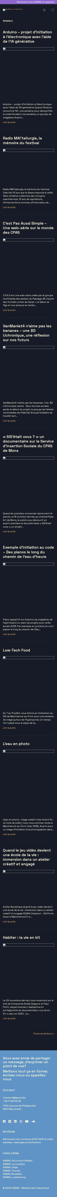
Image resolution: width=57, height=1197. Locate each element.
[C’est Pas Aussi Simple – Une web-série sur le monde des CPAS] (28, 264)
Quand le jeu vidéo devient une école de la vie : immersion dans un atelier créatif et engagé (27, 857)
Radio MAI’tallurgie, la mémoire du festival (22, 140)
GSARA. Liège (10, 1167)
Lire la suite (9, 122)
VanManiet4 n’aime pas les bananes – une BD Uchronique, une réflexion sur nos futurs (27, 332)
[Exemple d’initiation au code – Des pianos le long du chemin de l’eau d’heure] (28, 588)
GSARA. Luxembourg (14, 1177)
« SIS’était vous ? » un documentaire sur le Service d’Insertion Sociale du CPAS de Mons (28, 443)
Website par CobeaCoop (35, 1187)
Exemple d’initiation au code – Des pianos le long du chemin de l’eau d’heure (28, 552)
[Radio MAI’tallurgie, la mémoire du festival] (28, 166)
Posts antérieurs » (43, 1033)
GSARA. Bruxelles (12, 1173)
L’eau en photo (16, 743)
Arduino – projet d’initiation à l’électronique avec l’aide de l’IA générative (27, 37)
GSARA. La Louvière (14, 1164)
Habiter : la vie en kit (21, 937)
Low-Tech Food (16, 650)
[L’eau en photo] (28, 781)
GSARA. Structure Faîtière (17, 1160)
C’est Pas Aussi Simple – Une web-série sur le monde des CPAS (28, 228)
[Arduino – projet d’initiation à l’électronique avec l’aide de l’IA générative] (28, 73)
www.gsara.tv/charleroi (27, 1142)
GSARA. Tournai (11, 1170)
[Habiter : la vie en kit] (28, 969)
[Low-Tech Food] (28, 681)
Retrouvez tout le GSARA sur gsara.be (35, 2)
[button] (44, 10)
